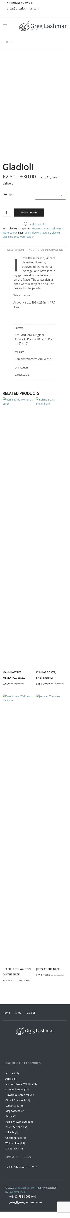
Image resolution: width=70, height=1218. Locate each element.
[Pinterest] (57, 15)
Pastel (9, 1116)
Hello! (8, 1167)
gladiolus (8, 236)
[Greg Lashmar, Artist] (43, 26)
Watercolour (27, 236)
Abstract (10, 1073)
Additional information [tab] (46, 249)
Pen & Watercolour (16, 1121)
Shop (18, 1012)
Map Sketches (13, 1111)
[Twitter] (64, 15)
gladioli (56, 232)
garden (46, 232)
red (16, 236)
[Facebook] (44, 15)
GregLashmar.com (25, 1187)
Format (8, 194)
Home (6, 1012)
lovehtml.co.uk (17, 1191)
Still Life (9, 1132)
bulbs (28, 232)
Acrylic (9, 1078)
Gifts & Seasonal (15, 1100)
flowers (36, 232)
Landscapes (12, 1105)
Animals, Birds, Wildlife (18, 1084)
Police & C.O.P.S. (15, 1127)
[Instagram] (51, 15)
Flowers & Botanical (43, 228)
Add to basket (29, 212)
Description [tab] (15, 249)
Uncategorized (13, 1137)
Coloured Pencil (14, 1089)
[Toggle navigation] (5, 25)
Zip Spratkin (12, 1148)
